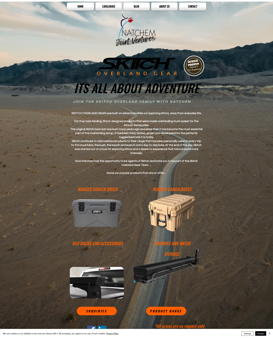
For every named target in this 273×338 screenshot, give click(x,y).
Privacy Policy (112, 333)
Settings (247, 333)
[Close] (269, 333)
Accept (261, 333)
